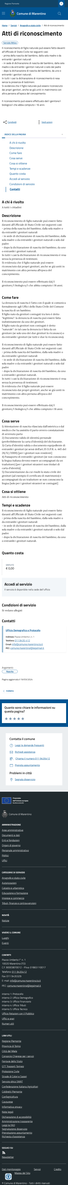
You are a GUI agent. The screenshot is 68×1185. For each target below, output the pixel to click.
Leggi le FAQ (8, 1125)
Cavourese (7, 1102)
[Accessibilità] (8, 1176)
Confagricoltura (10, 1097)
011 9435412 (19, 972)
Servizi (14, 25)
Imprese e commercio (13, 898)
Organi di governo (11, 845)
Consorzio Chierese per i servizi (18, 1056)
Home (4, 25)
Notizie (5, 920)
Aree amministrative (12, 830)
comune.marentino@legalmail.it (27, 648)
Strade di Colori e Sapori (14, 1076)
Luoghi (5, 938)
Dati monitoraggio (11, 1169)
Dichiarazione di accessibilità (16, 1117)
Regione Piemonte (12, 3)
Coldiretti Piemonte (12, 1091)
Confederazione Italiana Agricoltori (20, 1086)
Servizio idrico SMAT (12, 1081)
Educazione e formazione (15, 893)
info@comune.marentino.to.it (27, 644)
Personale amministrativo (15, 850)
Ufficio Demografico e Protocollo (23, 630)
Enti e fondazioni (10, 840)
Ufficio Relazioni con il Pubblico (18, 1013)
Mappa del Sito (22, 1173)
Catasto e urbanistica (13, 888)
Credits (57, 1169)
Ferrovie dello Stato (12, 1061)
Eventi (5, 943)
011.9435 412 (22, 640)
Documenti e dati (11, 835)
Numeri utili (8, 1023)
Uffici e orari (8, 1018)
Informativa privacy (12, 1107)
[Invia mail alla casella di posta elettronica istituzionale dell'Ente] (25, 980)
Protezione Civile (10, 1071)
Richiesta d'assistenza (13, 1136)
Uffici (4, 860)
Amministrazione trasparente (17, 1121)
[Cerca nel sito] (58, 13)
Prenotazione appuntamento (17, 1133)
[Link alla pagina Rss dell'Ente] (4, 1152)
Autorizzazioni (9, 883)
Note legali (7, 1112)
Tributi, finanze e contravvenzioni (19, 903)
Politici (5, 855)
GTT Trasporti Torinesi (13, 1066)
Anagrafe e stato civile (30, 25)
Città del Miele (9, 1051)
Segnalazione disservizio (14, 1129)
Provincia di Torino (11, 1046)
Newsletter (8, 1157)
